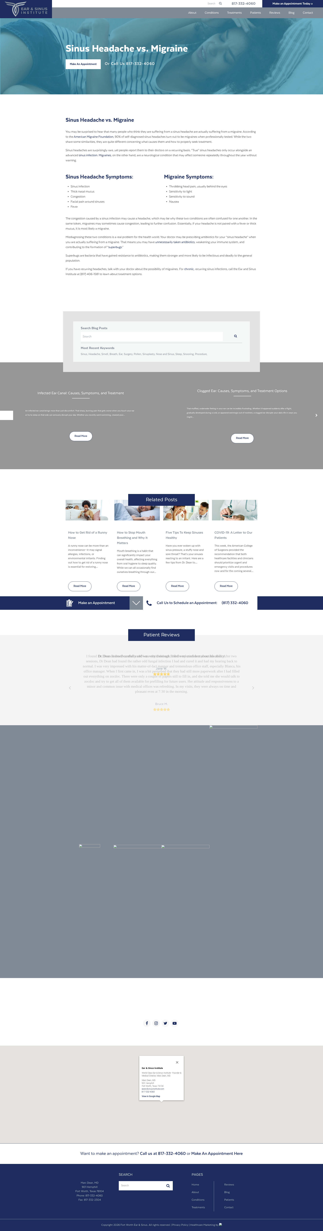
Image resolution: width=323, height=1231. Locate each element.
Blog (227, 1192)
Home (195, 1184)
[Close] (177, 1062)
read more (81, 436)
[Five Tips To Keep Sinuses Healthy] (186, 510)
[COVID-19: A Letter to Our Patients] (234, 510)
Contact (229, 1207)
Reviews (229, 1184)
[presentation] (6, 415)
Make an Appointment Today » (293, 3)
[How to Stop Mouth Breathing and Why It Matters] (137, 510)
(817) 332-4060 (235, 603)
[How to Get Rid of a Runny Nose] (88, 510)
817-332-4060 (244, 4)
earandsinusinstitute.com (153, 1089)
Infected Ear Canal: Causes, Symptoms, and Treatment (81, 393)
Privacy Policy (180, 1225)
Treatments (198, 1207)
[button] (161, 1106)
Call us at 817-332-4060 (163, 1153)
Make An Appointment (83, 64)
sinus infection (88, 155)
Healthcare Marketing (202, 1225)
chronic (189, 269)
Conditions (198, 1200)
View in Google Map (151, 1096)
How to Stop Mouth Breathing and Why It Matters (132, 538)
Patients (229, 1200)
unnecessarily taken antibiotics (175, 242)
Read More (80, 586)
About (195, 1192)
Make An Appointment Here (217, 1153)
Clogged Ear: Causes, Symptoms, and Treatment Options (242, 391)
